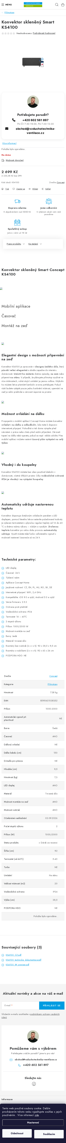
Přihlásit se (52, 1005)
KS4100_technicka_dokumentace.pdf (23, 959)
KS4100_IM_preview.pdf (17, 964)
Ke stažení (33, 243)
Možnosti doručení (15, 160)
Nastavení (33, 1122)
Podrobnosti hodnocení (44, 33)
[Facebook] (34, 1084)
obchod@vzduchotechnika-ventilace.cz (36, 1059)
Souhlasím (49, 1134)
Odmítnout (17, 1133)
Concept (61, 182)
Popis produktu (14, 243)
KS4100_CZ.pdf (13, 955)
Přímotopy (53, 684)
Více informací (9, 143)
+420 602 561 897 (35, 120)
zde (37, 1115)
